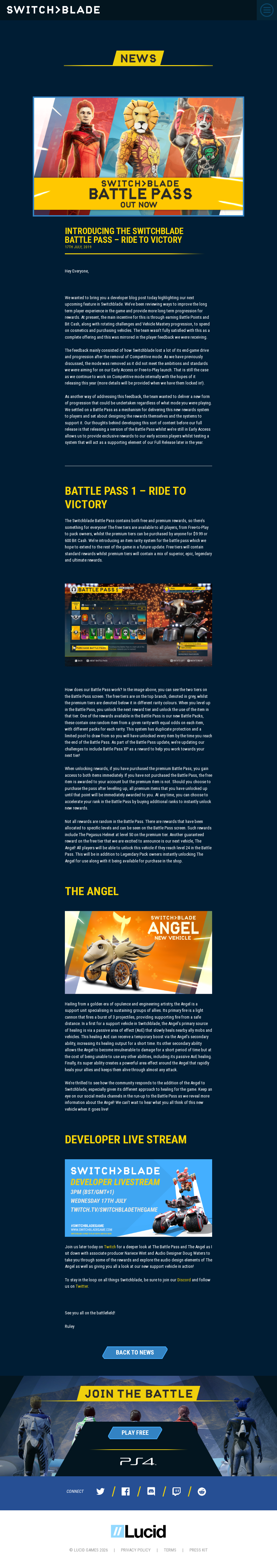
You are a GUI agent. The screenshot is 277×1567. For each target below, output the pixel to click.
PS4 (138, 1461)
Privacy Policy (136, 1549)
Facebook (126, 1491)
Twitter (82, 1286)
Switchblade (53, 10)
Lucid (138, 1531)
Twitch (110, 1246)
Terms (170, 1549)
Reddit (202, 1491)
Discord (184, 1279)
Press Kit (199, 1549)
